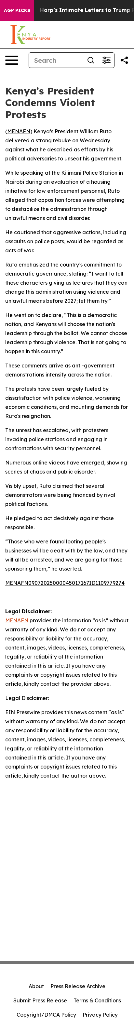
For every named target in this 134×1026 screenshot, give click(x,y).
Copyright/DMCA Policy (46, 1014)
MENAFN (18, 131)
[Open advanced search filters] (106, 60)
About (36, 986)
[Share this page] (124, 60)
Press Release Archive (77, 986)
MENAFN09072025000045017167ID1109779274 (65, 583)
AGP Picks (17, 10)
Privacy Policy (100, 1014)
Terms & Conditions (97, 1000)
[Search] (91, 60)
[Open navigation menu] (11, 60)
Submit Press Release (40, 1000)
